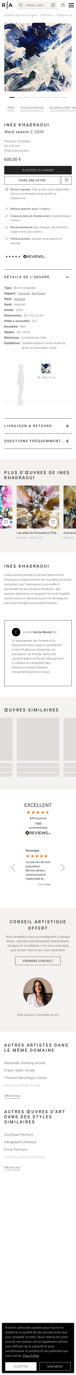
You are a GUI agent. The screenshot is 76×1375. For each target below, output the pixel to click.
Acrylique (38, 293)
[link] (53, 5)
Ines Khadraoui (27, 124)
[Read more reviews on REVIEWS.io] (38, 833)
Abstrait (19, 299)
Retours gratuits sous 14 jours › (30, 208)
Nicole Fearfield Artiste (22, 1085)
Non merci (55, 1366)
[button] (71, 5)
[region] (38, 867)
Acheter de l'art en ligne (20, 15)
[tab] (38, 277)
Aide (10, 107)
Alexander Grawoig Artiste (24, 1063)
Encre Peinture (15, 1149)
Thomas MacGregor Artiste (25, 1078)
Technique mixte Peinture (24, 1157)
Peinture (46, 15)
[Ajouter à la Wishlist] (66, 180)
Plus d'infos (31, 1355)
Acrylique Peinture (18, 1135)
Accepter (21, 1366)
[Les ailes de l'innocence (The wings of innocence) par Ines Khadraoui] (38, 507)
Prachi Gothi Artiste (19, 1070)
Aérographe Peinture (20, 1142)
